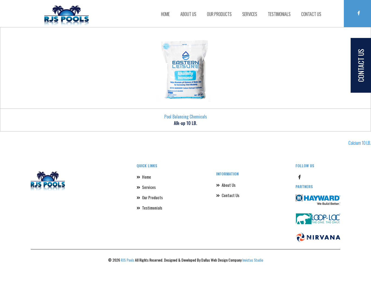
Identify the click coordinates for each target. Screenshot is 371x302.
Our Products (253, 10)
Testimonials (294, 10)
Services (274, 10)
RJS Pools (127, 260)
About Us (231, 10)
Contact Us (316, 10)
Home (216, 10)
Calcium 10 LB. (359, 143)
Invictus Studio (252, 260)
